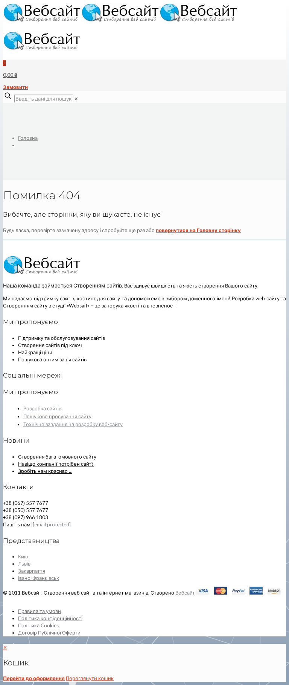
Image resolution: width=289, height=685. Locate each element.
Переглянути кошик (90, 678)
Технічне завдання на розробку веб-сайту (73, 424)
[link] (76, 99)
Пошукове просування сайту (57, 416)
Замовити (15, 87)
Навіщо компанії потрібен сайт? (56, 464)
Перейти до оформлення (34, 678)
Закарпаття (31, 571)
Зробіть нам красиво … (45, 471)
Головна (28, 138)
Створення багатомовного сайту (57, 457)
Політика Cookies (38, 625)
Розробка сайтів (42, 408)
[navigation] (144, 663)
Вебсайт (185, 593)
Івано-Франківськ (38, 578)
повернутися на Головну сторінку (198, 230)
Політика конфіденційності (50, 618)
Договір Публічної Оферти (49, 633)
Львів (24, 564)
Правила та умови (39, 611)
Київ (23, 557)
